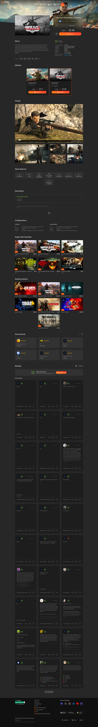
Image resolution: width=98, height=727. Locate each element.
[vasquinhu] (18, 445)
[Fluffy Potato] (41, 600)
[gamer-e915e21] (18, 341)
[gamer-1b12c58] (18, 476)
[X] (65, 703)
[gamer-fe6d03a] (41, 445)
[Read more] (72, 456)
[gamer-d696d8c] (41, 383)
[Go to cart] (90, 2)
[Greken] (65, 662)
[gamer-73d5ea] (41, 538)
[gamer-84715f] (65, 538)
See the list (66, 45)
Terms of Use (36, 700)
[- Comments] (79, 334)
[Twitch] (81, 703)
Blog (53, 1)
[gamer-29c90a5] (65, 414)
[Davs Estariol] (41, 662)
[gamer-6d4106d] (65, 631)
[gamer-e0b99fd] (41, 414)
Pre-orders (44, 1)
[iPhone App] (63, 712)
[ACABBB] (41, 341)
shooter (29, 58)
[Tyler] (18, 569)
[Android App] (71, 712)
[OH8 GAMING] (18, 353)
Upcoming (49, 1)
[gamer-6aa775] (18, 600)
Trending (38, 1)
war (32, 58)
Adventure (69, 52)
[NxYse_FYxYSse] (41, 631)
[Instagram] (69, 703)
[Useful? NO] (33, 406)
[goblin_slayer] (65, 445)
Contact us (36, 705)
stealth (36, 58)
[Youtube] (77, 703)
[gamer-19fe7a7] (18, 414)
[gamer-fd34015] (65, 341)
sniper (21, 58)
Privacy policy (36, 702)
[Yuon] (65, 600)
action (25, 58)
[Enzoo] (18, 538)
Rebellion (66, 48)
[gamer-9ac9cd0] (65, 476)
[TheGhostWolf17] (65, 383)
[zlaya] (65, 507)
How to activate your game (69, 47)
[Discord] (61, 703)
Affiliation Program (37, 703)
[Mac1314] (18, 662)
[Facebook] (73, 703)
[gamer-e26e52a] (41, 507)
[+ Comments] (82, 334)
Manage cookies (18, 720)
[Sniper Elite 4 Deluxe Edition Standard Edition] (37, 79)
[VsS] (41, 569)
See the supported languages (69, 46)
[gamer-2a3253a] (18, 383)
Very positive (66, 54)
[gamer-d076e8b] (18, 507)
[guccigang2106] (65, 569)
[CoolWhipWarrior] (41, 353)
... (39, 58)
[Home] (5, 2)
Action (65, 52)
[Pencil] (18, 631)
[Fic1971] (41, 476)
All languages (80, 365)
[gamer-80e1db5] (65, 353)
